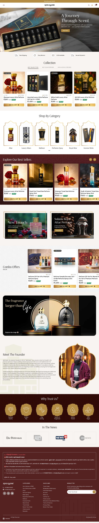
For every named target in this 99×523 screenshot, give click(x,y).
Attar (24, 490)
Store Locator (26, 509)
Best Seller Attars (33, 67)
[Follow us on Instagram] (8, 493)
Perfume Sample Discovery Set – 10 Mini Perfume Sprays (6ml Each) (64, 278)
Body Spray (26, 494)
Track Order (26, 505)
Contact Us (46, 496)
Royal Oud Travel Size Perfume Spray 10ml (40, 192)
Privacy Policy (46, 505)
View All (5, 269)
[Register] (94, 491)
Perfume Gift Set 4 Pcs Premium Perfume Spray (38, 277)
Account (45, 492)
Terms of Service (47, 503)
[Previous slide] (90, 159)
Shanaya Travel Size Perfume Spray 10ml (64, 192)
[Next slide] (94, 159)
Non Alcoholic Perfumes (64, 67)
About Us (45, 494)
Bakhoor (25, 498)
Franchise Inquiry (47, 490)
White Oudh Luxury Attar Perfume (59, 98)
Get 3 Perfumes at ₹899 (29, 488)
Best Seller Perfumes (48, 67)
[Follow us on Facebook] (4, 493)
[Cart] (95, 5)
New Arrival (26, 503)
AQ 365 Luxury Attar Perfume (84, 97)
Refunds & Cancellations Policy (51, 500)
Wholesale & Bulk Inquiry (49, 488)
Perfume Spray (27, 492)
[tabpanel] (10, 135)
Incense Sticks (26, 500)
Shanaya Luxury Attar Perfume (14, 97)
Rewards (25, 511)
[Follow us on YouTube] (12, 493)
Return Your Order (27, 507)
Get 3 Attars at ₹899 (28, 486)
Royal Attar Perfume (28, 496)
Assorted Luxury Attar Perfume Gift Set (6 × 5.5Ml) (37, 98)
